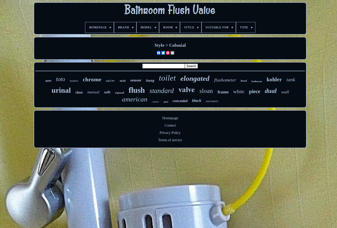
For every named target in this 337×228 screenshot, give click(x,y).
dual (271, 90)
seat (123, 80)
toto (60, 79)
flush (137, 90)
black (196, 100)
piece (254, 91)
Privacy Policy (170, 133)
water (110, 81)
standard (161, 90)
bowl (244, 80)
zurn (48, 80)
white (238, 91)
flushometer (225, 79)
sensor (135, 80)
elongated (195, 78)
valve (186, 89)
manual (93, 92)
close (79, 92)
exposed (119, 92)
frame (223, 92)
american (134, 99)
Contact (170, 125)
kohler (274, 79)
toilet (167, 77)
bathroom (256, 81)
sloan (206, 90)
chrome (92, 79)
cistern (155, 101)
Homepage (170, 118)
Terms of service (170, 140)
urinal (61, 90)
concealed (180, 101)
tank (291, 79)
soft (107, 92)
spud (165, 101)
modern (74, 80)
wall (285, 92)
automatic (212, 101)
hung (150, 81)
